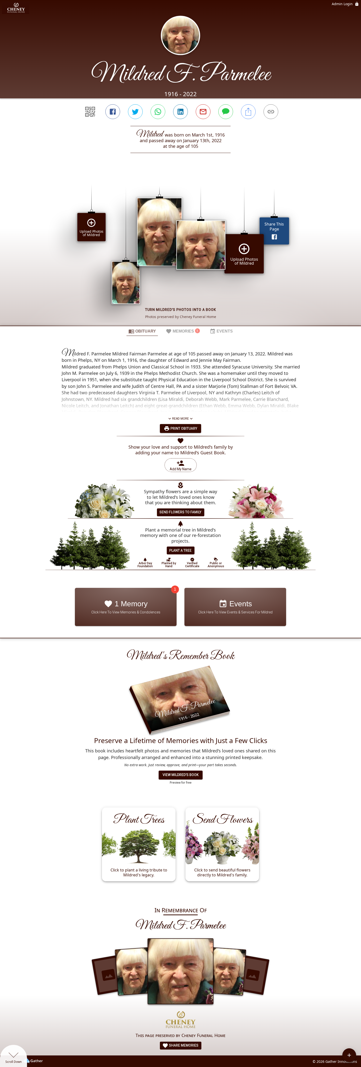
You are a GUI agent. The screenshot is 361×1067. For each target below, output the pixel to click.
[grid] (180, 248)
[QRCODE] (90, 111)
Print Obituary (183, 428)
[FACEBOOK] (112, 111)
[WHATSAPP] (158, 111)
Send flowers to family (180, 512)
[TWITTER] (135, 111)
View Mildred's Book (181, 775)
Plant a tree (180, 550)
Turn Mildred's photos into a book (180, 310)
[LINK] (271, 111)
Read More (180, 418)
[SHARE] (248, 111)
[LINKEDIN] (180, 111)
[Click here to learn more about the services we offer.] (180, 1020)
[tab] (142, 331)
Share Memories (183, 1045)
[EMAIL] (203, 111)
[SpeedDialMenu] (349, 1055)
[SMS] (225, 111)
